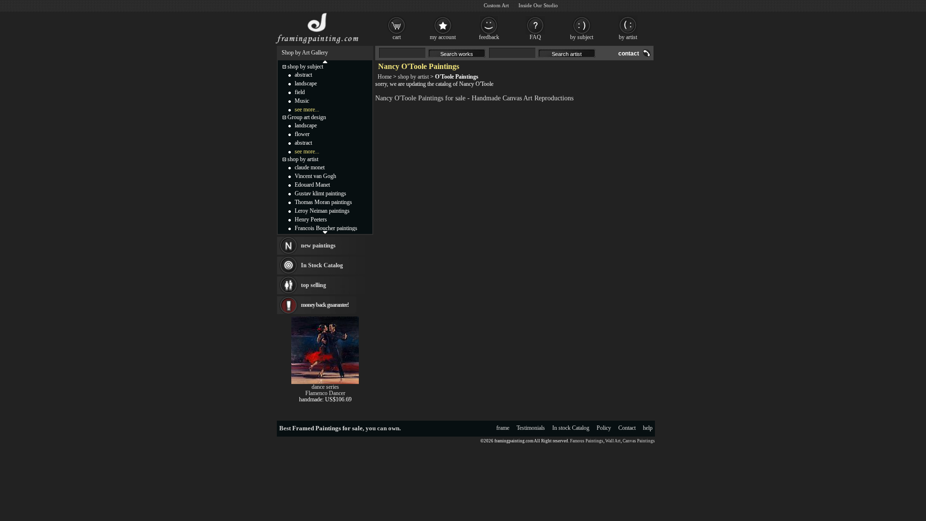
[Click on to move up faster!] (325, 61)
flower (302, 134)
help (648, 428)
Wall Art (613, 441)
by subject (581, 37)
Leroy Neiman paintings (322, 210)
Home (385, 76)
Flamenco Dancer (325, 393)
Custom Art (496, 5)
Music (302, 100)
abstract (303, 74)
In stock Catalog (570, 428)
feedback (489, 37)
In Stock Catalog (322, 265)
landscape (306, 83)
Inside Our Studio (538, 5)
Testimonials (531, 428)
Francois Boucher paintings (326, 228)
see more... (307, 109)
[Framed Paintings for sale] (317, 43)
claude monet (310, 167)
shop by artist (413, 76)
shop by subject (305, 66)
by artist (628, 37)
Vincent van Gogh (315, 176)
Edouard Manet (312, 184)
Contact (627, 428)
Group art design (306, 117)
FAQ (535, 37)
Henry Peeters (311, 219)
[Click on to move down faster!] (325, 232)
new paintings (318, 245)
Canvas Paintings (639, 441)
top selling (313, 285)
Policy (604, 428)
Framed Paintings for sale (327, 428)
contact (628, 53)
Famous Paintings (586, 441)
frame (502, 428)
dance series (325, 387)
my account (443, 37)
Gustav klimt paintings (320, 193)
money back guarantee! (325, 305)
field (300, 92)
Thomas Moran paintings (323, 202)
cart (397, 37)
